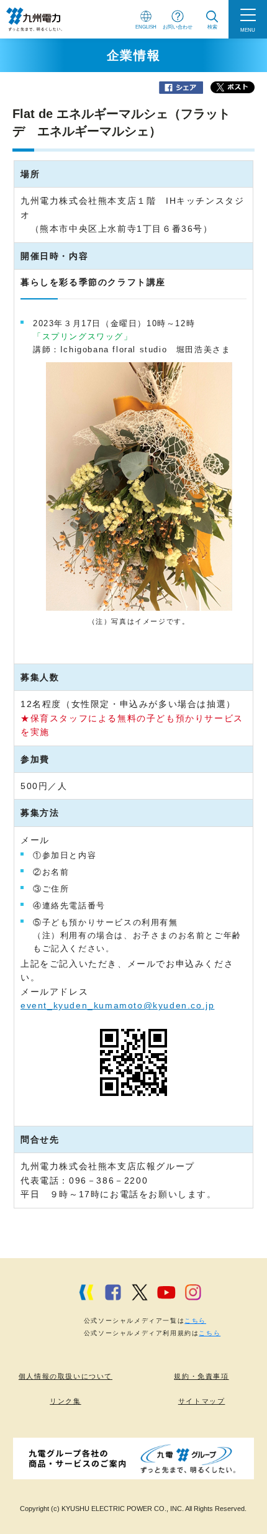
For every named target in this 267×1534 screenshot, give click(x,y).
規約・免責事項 (201, 1376)
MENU (247, 30)
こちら (195, 1320)
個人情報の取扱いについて (65, 1376)
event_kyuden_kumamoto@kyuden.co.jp (117, 1005)
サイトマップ (201, 1401)
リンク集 (65, 1401)
